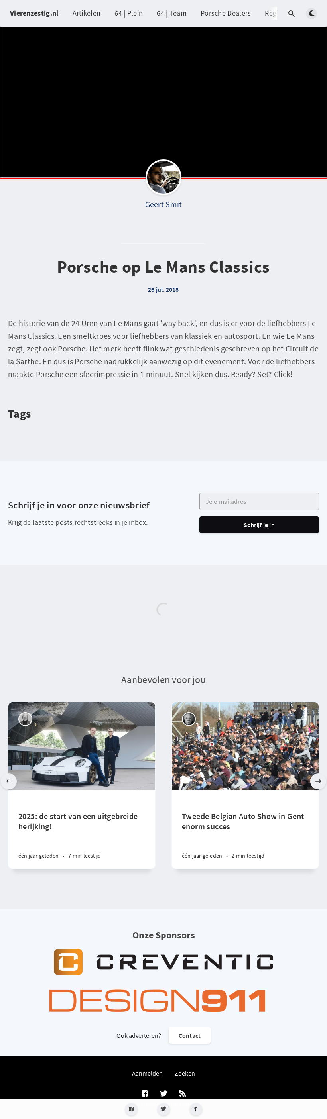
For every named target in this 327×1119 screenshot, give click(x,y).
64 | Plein (128, 13)
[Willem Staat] (189, 719)
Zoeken (185, 1073)
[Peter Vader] (25, 719)
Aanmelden (147, 1073)
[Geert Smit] (163, 179)
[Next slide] (318, 781)
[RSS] (182, 1093)
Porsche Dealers (226, 13)
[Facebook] (131, 1109)
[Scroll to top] (196, 1109)
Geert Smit (163, 204)
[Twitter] (164, 1109)
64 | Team (172, 13)
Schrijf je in (259, 525)
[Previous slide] (9, 781)
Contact (190, 1035)
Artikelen (87, 13)
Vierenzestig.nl (34, 13)
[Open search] (291, 13)
